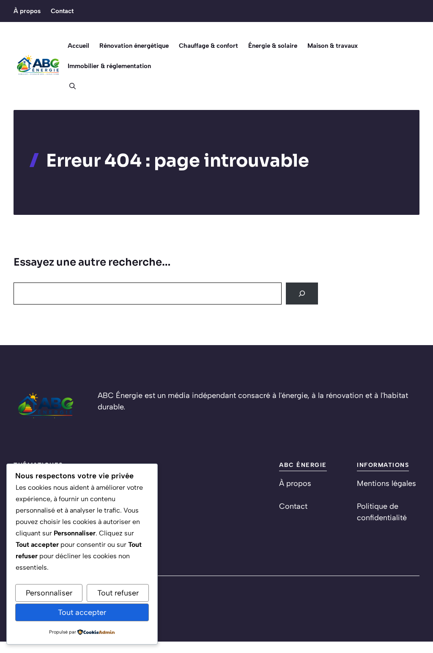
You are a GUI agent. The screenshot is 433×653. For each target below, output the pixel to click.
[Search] (302, 294)
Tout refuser (118, 593)
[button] (69, 86)
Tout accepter (82, 612)
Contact (62, 11)
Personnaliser (49, 593)
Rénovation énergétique (134, 45)
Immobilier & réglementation (109, 66)
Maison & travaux (332, 45)
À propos (27, 11)
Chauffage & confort (208, 45)
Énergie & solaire (272, 45)
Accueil (78, 45)
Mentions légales (386, 483)
